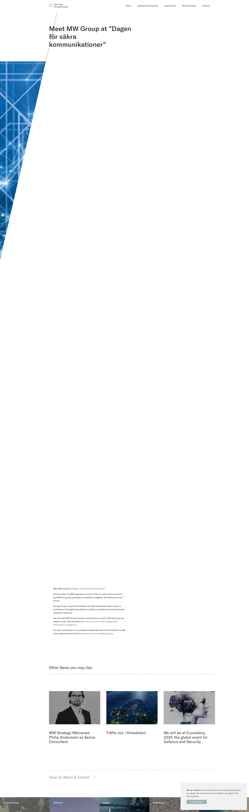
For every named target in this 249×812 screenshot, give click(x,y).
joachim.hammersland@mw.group (97, 633)
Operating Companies (147, 5)
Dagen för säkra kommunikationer (89, 588)
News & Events (189, 5)
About (128, 5)
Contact (206, 5)
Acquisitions (170, 5)
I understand (197, 801)
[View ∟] (74, 707)
